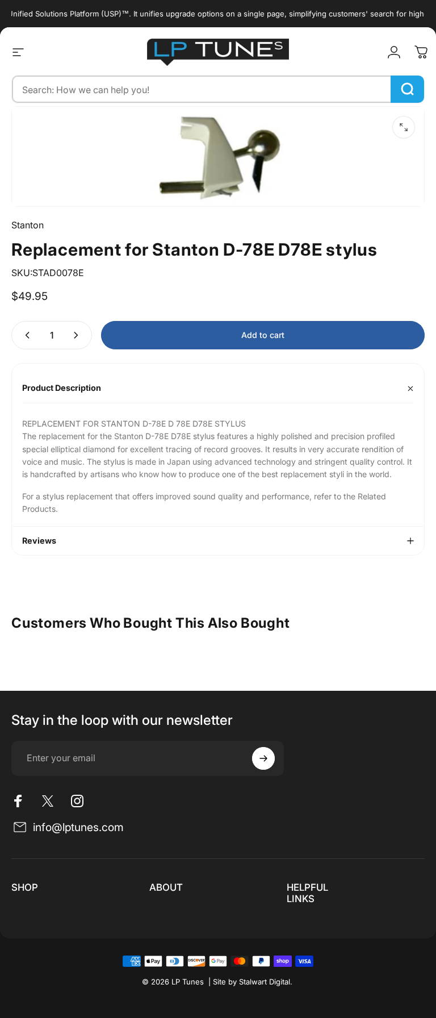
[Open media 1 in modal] (403, 127)
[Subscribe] (263, 758)
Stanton (27, 225)
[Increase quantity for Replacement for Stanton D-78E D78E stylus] (78, 335)
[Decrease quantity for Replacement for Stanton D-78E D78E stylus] (25, 335)
